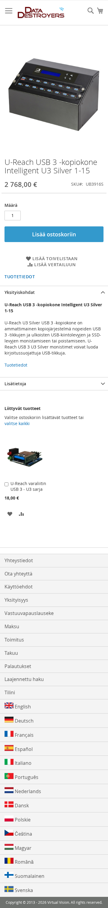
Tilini (9, 692)
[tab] (54, 292)
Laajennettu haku (24, 679)
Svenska (23, 890)
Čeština (23, 834)
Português (26, 777)
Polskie (22, 819)
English (22, 706)
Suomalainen (29, 876)
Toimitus (14, 639)
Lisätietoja (15, 383)
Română (24, 862)
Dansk (21, 805)
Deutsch (24, 720)
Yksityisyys (16, 600)
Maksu (11, 626)
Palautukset (17, 666)
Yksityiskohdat (19, 292)
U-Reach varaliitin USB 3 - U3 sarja (28, 486)
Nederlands (27, 791)
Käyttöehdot (18, 586)
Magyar (23, 848)
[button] (9, 513)
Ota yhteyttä (18, 573)
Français (24, 735)
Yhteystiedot (18, 560)
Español (23, 749)
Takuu (11, 653)
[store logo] (41, 13)
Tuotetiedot (19, 276)
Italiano (23, 763)
